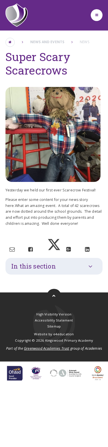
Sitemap (54, 326)
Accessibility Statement (54, 320)
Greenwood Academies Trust (46, 348)
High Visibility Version (53, 314)
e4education (63, 334)
